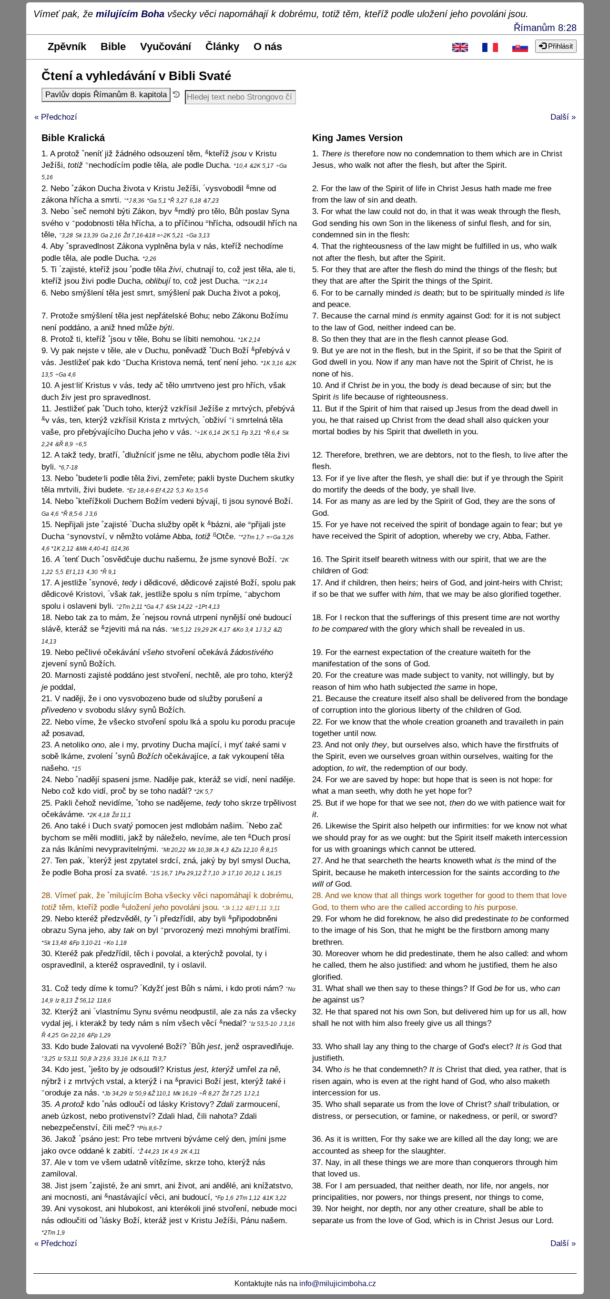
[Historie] (176, 94)
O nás (268, 46)
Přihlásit (559, 46)
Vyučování (165, 46)
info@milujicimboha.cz (337, 1283)
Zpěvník (67, 46)
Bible (113, 46)
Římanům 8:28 (545, 27)
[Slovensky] (520, 47)
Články (222, 46)
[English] (460, 47)
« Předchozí (55, 117)
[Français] (490, 47)
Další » (563, 117)
